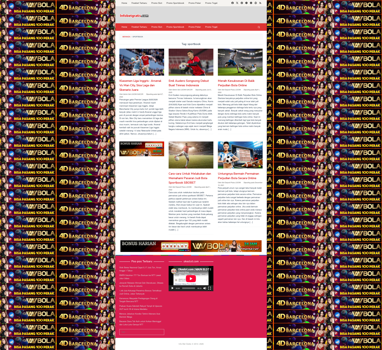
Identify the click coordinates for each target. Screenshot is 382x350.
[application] (191, 278)
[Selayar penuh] (209, 288)
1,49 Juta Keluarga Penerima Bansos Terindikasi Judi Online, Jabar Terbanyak (140, 292)
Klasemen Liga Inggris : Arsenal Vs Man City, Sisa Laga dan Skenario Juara (140, 85)
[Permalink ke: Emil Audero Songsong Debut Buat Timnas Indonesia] (191, 62)
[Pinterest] (241, 3)
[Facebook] (232, 3)
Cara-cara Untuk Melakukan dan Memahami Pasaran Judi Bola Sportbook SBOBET (190, 178)
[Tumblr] (246, 3)
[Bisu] (204, 288)
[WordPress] (255, 3)
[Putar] (172, 288)
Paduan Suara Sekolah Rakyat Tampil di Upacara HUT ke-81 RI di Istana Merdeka (140, 307)
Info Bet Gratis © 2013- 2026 (191, 343)
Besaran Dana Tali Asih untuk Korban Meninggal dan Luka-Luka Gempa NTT (140, 323)
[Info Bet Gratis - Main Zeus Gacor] (134, 15)
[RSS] (260, 3)
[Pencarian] (259, 27)
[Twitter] (237, 3)
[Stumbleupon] (251, 3)
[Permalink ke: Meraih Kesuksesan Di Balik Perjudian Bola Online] (240, 62)
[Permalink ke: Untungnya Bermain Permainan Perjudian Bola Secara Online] (240, 155)
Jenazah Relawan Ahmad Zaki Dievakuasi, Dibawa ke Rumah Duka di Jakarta (141, 284)
